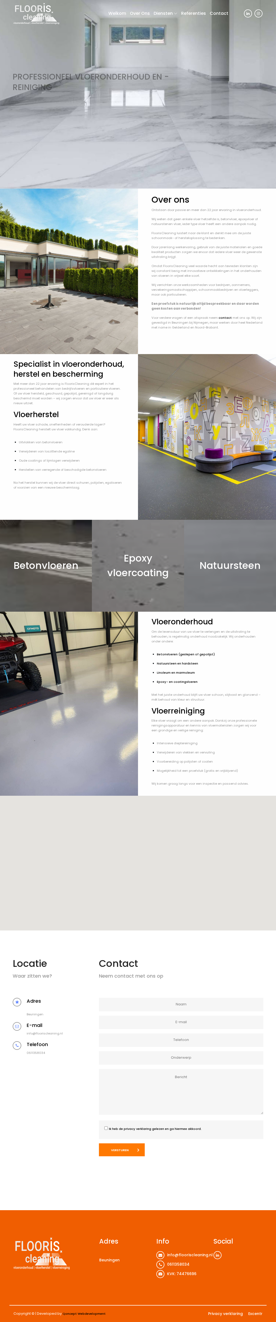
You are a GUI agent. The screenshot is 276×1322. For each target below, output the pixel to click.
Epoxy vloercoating (138, 565)
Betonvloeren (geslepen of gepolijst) (186, 654)
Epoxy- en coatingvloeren (177, 682)
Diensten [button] (163, 13)
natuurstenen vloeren (54, 96)
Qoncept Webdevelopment (84, 1313)
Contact (219, 13)
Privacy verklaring (225, 1313)
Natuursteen (230, 565)
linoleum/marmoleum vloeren (99, 96)
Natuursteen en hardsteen (177, 663)
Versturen (120, 1150)
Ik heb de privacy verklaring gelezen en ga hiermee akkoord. (155, 1129)
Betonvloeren (45, 565)
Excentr (255, 1313)
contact (225, 318)
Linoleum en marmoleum (176, 672)
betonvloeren (23, 96)
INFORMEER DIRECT (33, 110)
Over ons (140, 13)
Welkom (117, 13)
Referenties (193, 13)
